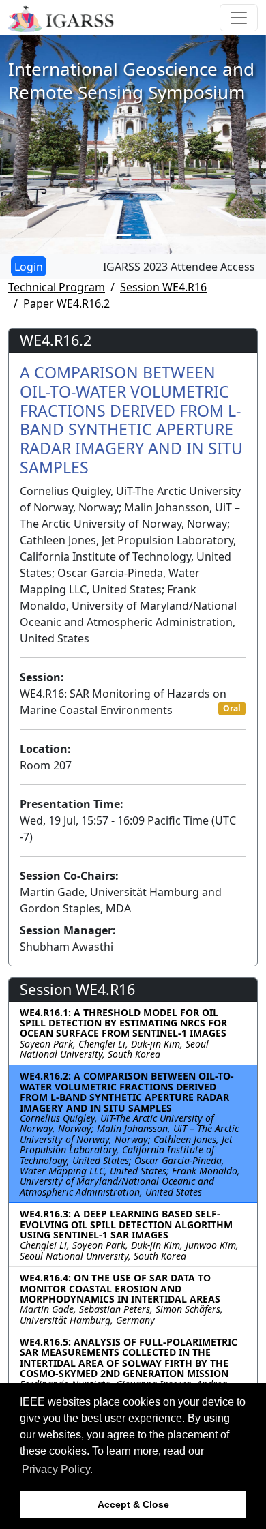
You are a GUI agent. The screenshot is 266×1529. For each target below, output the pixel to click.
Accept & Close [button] (133, 1504)
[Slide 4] (170, 235)
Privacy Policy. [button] (57, 1469)
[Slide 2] (120, 235)
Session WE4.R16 (163, 287)
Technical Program (56, 287)
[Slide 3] (145, 235)
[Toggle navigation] (239, 17)
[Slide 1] (96, 235)
